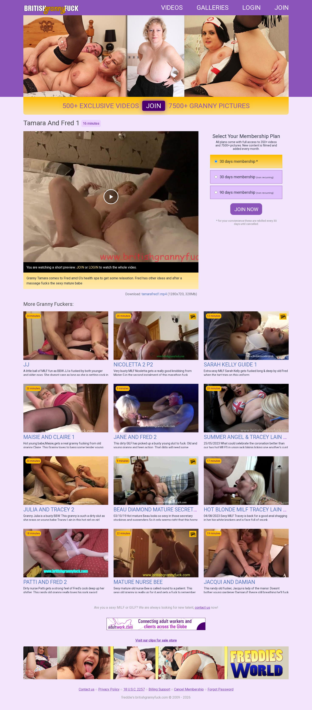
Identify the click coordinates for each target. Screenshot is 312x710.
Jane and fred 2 (135, 437)
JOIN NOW (246, 209)
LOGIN (251, 7)
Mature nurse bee (138, 582)
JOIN (281, 7)
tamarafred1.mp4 (154, 294)
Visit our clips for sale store (156, 640)
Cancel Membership (189, 689)
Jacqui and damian (229, 582)
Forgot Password (220, 689)
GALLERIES (213, 7)
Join (153, 106)
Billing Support (159, 689)
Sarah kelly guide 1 (230, 365)
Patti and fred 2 (45, 582)
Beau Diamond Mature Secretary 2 (160, 510)
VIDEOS (172, 7)
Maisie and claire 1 (49, 437)
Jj (26, 365)
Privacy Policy (108, 689)
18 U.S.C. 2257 (134, 689)
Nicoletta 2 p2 (133, 365)
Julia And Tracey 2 (48, 510)
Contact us (86, 689)
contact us (202, 608)
